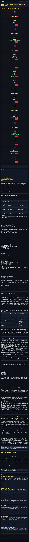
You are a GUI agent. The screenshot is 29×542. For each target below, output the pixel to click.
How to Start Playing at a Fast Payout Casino (7, 179)
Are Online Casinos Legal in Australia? (6, 178)
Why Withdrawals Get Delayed (5, 176)
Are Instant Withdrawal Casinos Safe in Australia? (8, 177)
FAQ (2, 180)
